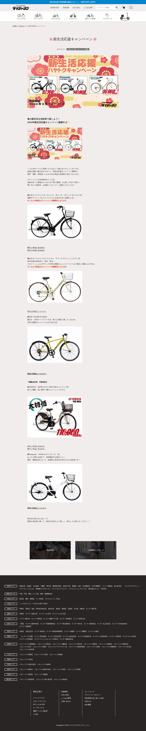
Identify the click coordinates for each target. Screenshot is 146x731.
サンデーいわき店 (45, 614)
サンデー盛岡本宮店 (32, 624)
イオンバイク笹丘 (25, 647)
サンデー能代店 (39, 631)
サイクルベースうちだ (26, 589)
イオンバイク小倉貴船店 (27, 644)
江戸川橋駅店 (96, 586)
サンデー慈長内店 (90, 624)
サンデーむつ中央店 (129, 636)
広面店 (21, 631)
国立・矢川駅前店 (84, 586)
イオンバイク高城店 (56, 654)
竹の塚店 (36, 586)
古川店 (76, 609)
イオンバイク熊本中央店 (42, 669)
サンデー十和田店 (115, 636)
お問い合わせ (66, 701)
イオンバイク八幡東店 (59, 644)
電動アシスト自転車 (40, 711)
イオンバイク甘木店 (124, 647)
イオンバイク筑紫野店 (109, 647)
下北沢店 (103, 589)
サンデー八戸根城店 (26, 639)
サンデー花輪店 (69, 631)
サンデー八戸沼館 (27, 636)
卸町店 (82, 609)
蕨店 (26, 599)
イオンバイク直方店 (75, 644)
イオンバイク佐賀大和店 (27, 664)
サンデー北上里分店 (104, 624)
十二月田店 (39, 599)
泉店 (32, 609)
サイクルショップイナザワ (78, 589)
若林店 (21, 609)
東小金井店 (117, 586)
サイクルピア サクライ (60, 589)
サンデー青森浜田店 (66, 639)
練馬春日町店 (57, 586)
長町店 (27, 609)
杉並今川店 (66, 586)
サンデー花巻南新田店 (47, 624)
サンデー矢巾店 (77, 624)
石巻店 (70, 609)
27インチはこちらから (36, 250)
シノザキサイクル (25, 604)
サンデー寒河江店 (79, 619)
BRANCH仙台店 (41, 609)
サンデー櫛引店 (24, 619)
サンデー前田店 (36, 619)
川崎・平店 (23, 594)
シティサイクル (38, 698)
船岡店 (64, 609)
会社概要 (88, 705)
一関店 (21, 624)
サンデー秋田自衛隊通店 (54, 631)
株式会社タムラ (94, 589)
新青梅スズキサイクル (43, 589)
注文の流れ (76, 7)
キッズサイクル (38, 708)
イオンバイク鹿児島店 (26, 679)
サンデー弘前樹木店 (84, 636)
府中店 (49, 586)
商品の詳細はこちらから (36, 374)
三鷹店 (42, 586)
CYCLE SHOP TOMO (40, 604)
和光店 (21, 599)
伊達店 (21, 614)
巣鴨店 (74, 586)
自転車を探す (54, 7)
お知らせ (22, 26)
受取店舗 (66, 7)
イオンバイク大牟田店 (26, 649)
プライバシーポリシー (93, 695)
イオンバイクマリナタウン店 (57, 647)
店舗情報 (64, 692)
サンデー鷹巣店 (81, 631)
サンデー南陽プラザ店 (50, 619)
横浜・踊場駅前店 (46, 594)
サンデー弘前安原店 (69, 636)
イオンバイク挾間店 (26, 654)
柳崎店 (32, 599)
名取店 (58, 609)
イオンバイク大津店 (59, 669)
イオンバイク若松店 (44, 644)
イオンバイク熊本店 (26, 669)
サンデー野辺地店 (40, 636)
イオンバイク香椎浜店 (120, 644)
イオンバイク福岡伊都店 (77, 647)
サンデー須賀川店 (31, 614)
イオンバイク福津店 (90, 644)
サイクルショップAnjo (52, 599)
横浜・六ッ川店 (33, 594)
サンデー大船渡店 (25, 626)
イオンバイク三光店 (41, 654)
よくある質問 (88, 7)
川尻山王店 (29, 631)
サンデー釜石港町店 (63, 624)
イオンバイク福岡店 (105, 644)
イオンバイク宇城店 (74, 669)
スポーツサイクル (39, 701)
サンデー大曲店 (93, 631)
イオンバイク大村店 (26, 659)
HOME (15, 26)
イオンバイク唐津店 (44, 664)
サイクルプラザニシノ (132, 586)
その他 (35, 714)
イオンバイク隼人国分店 (44, 679)
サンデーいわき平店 (59, 614)
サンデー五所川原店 (54, 636)
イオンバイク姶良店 (60, 679)
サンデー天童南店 (66, 619)
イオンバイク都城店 (41, 674)
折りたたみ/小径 (39, 704)
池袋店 (29, 586)
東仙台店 (51, 609)
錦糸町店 (22, 586)
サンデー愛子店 (91, 609)
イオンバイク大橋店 (39, 647)
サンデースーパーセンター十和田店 (46, 639)
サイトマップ (89, 692)
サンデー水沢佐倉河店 (119, 624)
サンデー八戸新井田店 (100, 636)
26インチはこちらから (36, 247)
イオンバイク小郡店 (93, 647)
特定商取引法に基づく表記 (94, 698)
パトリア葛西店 (107, 586)
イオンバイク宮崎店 (26, 674)
